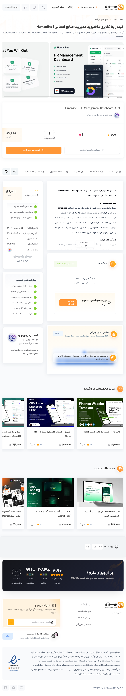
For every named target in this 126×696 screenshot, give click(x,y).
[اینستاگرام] (21, 688)
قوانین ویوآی (118, 613)
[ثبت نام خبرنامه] (11, 622)
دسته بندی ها (87, 7)
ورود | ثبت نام (11, 7)
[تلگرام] (13, 688)
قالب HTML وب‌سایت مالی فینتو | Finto (101, 432)
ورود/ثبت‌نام (70, 303)
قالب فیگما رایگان (83, 624)
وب (87, 547)
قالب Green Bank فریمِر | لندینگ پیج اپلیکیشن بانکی (102, 514)
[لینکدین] (5, 688)
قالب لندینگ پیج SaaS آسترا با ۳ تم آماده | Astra (53, 514)
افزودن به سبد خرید (31, 150)
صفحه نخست (118, 19)
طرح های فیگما (101, 19)
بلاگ (70, 7)
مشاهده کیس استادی (90, 150)
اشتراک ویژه (58, 7)
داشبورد (97, 547)
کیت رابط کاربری (84, 604)
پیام (8, 636)
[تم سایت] (34, 7)
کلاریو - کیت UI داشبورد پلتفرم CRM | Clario (52, 434)
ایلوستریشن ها (84, 618)
